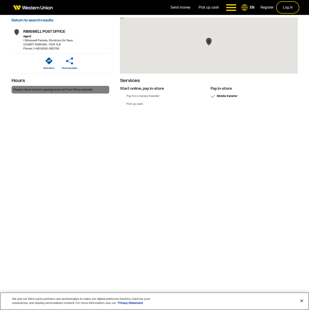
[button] (248, 7)
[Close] (302, 301)
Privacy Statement (130, 303)
